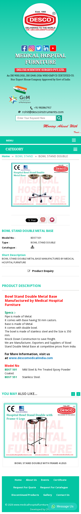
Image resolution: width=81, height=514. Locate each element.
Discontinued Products (25, 495)
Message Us (65, 506)
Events (45, 480)
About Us (31, 480)
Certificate (59, 480)
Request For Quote (24, 487)
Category (14, 149)
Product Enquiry (43, 271)
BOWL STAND (24, 156)
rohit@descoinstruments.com (42, 112)
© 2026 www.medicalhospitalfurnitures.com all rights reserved (40, 504)
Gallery (47, 495)
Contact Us (63, 495)
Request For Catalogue (54, 487)
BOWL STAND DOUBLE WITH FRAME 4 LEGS (40, 463)
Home (6, 156)
